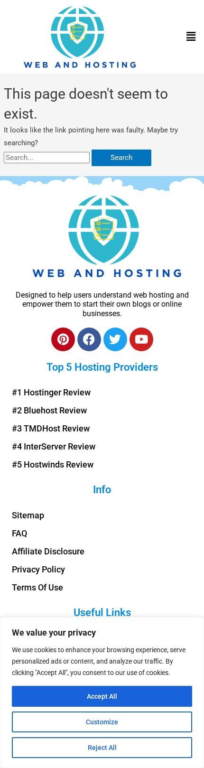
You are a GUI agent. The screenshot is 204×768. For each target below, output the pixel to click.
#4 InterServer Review (53, 446)
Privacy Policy (38, 569)
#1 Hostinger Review (51, 392)
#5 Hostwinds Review (52, 464)
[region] (102, 692)
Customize (102, 722)
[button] (191, 37)
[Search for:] (48, 157)
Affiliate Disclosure (48, 551)
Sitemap (28, 515)
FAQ (19, 533)
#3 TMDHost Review (51, 428)
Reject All (102, 747)
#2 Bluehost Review (49, 410)
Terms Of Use (37, 587)
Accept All (102, 696)
